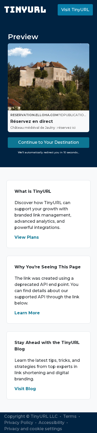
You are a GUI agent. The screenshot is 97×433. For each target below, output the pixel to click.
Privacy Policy (19, 422)
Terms (70, 416)
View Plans (26, 237)
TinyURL (25, 9)
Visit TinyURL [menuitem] (75, 9)
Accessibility (52, 422)
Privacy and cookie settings (33, 428)
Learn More (27, 312)
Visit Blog (25, 388)
